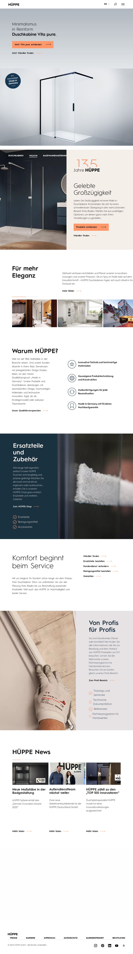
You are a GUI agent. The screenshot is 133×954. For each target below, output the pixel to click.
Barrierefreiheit (95, 938)
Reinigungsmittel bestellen (97, 571)
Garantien (88, 576)
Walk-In (9, 156)
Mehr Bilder (68, 291)
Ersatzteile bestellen (94, 561)
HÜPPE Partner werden (27, 39)
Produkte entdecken (86, 220)
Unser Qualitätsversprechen (26, 411)
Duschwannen (61, 156)
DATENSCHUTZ (71, 938)
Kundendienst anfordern (96, 566)
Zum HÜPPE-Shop (22, 507)
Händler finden (81, 229)
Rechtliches (118, 938)
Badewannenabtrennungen (33, 156)
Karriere (30, 938)
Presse (13, 938)
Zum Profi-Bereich (98, 680)
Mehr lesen (18, 831)
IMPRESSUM (49, 938)
